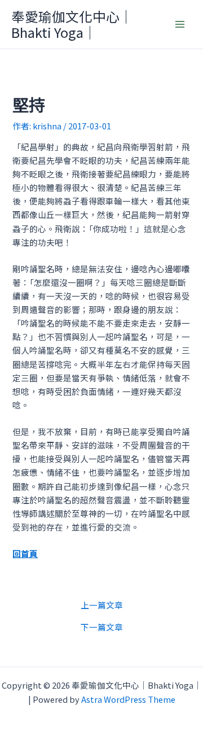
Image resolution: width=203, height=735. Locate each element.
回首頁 (25, 553)
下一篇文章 (102, 627)
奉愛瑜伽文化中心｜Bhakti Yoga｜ (72, 24)
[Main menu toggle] (180, 24)
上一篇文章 (102, 605)
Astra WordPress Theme (128, 699)
